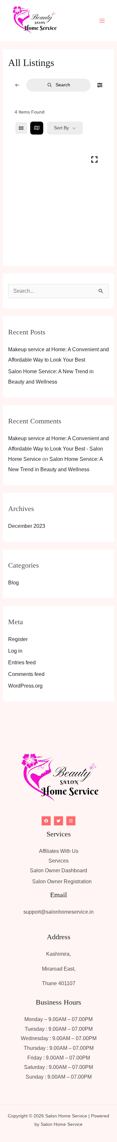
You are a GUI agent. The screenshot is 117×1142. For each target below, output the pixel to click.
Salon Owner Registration (62, 881)
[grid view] (21, 128)
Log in (15, 651)
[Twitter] (58, 820)
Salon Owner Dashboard (58, 870)
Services (58, 861)
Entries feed (22, 662)
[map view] (36, 128)
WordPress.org (25, 686)
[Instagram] (70, 820)
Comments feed (26, 674)
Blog (13, 582)
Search (63, 84)
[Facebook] (46, 820)
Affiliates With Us (58, 851)
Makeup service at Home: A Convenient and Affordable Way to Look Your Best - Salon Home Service (58, 449)
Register (18, 639)
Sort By (61, 127)
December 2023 (26, 526)
